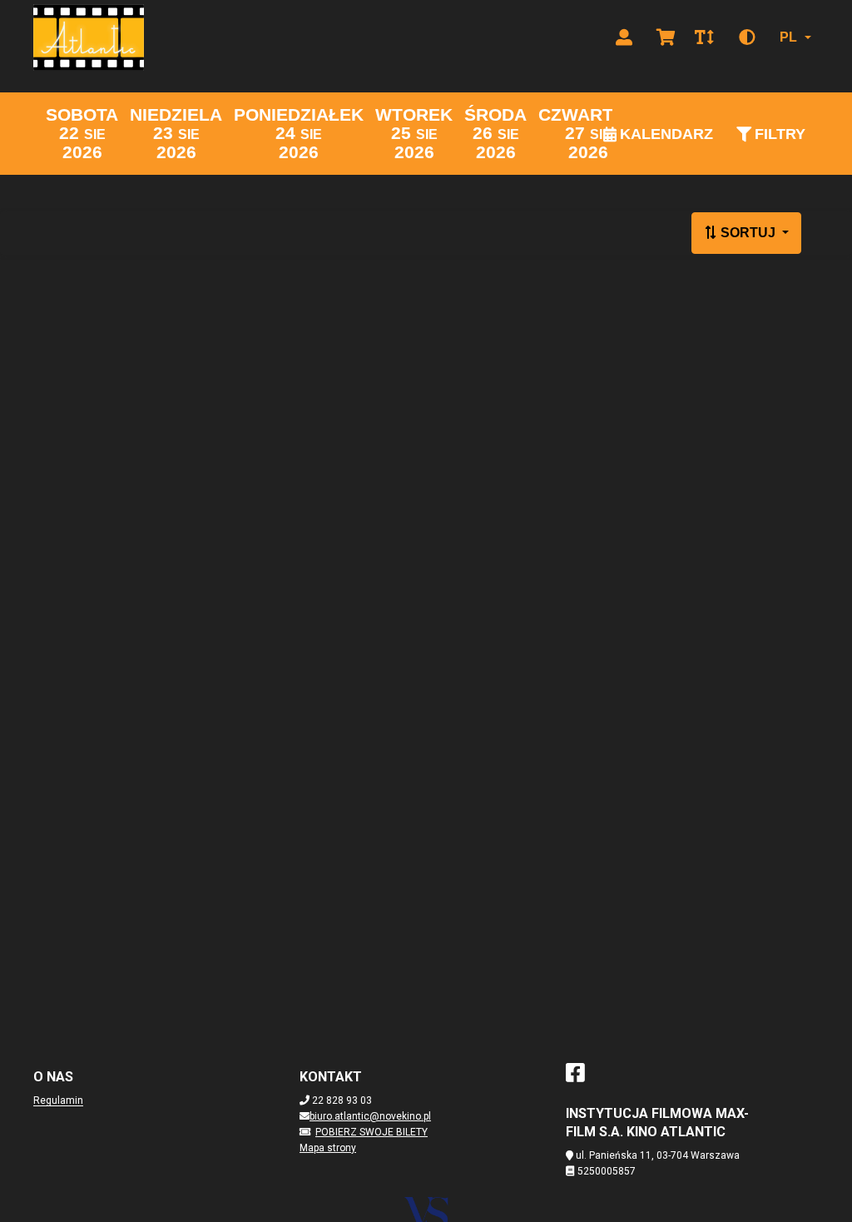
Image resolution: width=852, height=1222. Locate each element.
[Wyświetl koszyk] (666, 37)
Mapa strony (328, 1148)
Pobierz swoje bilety (371, 1132)
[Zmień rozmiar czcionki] (704, 37)
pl (788, 37)
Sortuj (748, 233)
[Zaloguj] (624, 37)
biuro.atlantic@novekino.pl (370, 1116)
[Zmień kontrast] (747, 37)
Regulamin (58, 1100)
